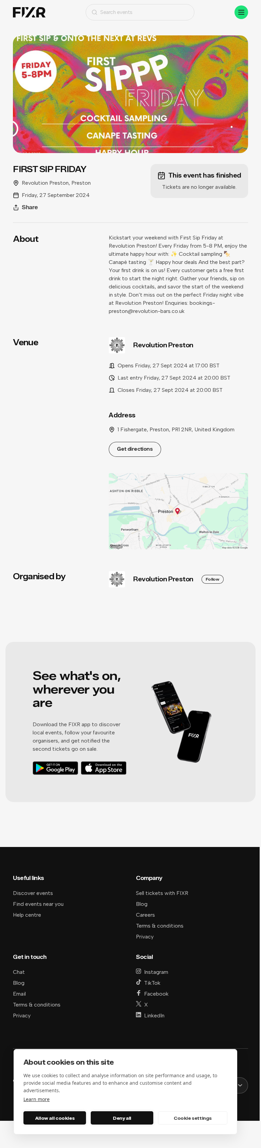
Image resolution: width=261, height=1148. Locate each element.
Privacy (145, 936)
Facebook (156, 994)
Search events (116, 12)
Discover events (33, 893)
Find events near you (38, 904)
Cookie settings (193, 1118)
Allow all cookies (54, 1118)
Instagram (156, 972)
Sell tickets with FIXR (162, 893)
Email (19, 994)
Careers (145, 915)
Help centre (27, 915)
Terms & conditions (160, 925)
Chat (19, 972)
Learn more (36, 1099)
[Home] (29, 12)
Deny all (122, 1118)
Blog (141, 904)
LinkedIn (154, 1015)
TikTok (152, 983)
